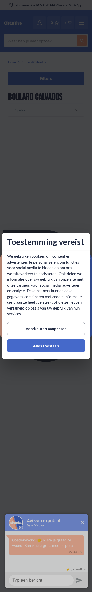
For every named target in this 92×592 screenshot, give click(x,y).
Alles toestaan (46, 346)
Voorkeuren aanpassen (46, 328)
